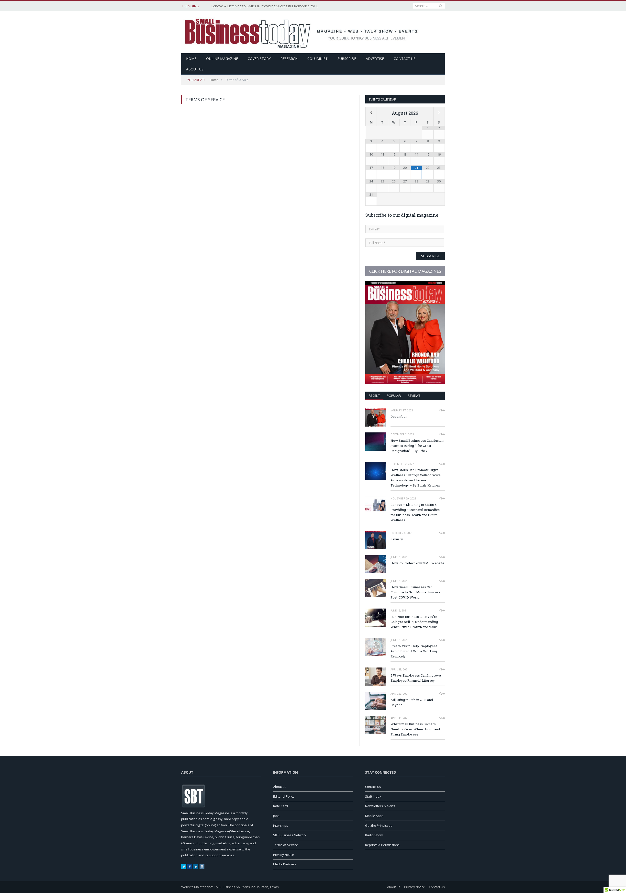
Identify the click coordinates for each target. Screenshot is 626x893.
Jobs (276, 816)
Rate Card (280, 806)
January (397, 539)
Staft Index (373, 796)
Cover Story (259, 58)
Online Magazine (222, 58)
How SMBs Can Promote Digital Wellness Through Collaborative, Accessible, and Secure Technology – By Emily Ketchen (416, 477)
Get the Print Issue (378, 825)
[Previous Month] (371, 113)
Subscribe (346, 58)
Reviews (414, 395)
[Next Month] (439, 113)
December (399, 416)
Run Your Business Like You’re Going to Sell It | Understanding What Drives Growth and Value (414, 621)
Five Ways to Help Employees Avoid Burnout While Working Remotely (414, 651)
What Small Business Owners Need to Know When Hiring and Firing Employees (415, 729)
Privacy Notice (283, 854)
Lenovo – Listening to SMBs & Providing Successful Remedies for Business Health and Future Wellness (267, 6)
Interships (280, 825)
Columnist (317, 58)
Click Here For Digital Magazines (405, 271)
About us (194, 69)
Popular (394, 395)
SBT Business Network (289, 835)
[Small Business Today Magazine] (302, 31)
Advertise (375, 58)
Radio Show (374, 835)
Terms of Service (285, 845)
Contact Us (404, 58)
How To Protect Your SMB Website (417, 563)
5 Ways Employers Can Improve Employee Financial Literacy (416, 678)
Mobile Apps (374, 816)
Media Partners (284, 864)
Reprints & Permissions (382, 845)
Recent (374, 395)
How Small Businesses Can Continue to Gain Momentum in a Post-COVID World (415, 592)
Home (191, 58)
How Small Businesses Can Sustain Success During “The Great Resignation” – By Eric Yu (417, 445)
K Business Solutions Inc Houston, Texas (249, 887)
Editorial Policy (283, 796)
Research (289, 58)
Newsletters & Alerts (380, 806)
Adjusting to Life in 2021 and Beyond (412, 702)
